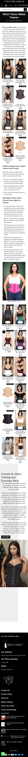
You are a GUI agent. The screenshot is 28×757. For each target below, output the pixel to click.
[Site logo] (8, 5)
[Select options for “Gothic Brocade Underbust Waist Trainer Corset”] (19, 101)
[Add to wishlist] (9, 76)
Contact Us (5, 690)
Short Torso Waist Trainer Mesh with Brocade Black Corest (20, 81)
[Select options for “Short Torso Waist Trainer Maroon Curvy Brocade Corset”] (6, 154)
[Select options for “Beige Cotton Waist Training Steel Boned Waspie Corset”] (19, 152)
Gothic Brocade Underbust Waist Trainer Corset (20, 106)
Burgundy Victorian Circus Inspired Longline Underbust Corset (8, 106)
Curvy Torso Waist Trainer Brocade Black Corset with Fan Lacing (20, 132)
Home (7, 20)
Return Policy (7, 702)
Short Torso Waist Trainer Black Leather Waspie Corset (20, 406)
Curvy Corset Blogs (8, 710)
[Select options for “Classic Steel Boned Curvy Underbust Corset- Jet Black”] (6, 425)
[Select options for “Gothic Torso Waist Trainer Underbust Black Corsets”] (6, 128)
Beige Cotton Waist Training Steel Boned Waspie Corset (20, 157)
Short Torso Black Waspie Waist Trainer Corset (20, 459)
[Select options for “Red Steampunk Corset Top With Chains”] (6, 345)
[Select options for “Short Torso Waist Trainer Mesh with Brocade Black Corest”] (19, 76)
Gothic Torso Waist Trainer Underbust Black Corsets (7, 132)
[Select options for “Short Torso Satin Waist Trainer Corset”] (19, 322)
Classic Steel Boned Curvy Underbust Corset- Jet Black (7, 430)
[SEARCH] (25, 9)
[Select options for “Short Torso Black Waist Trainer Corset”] (6, 322)
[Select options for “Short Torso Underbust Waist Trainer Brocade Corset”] (6, 374)
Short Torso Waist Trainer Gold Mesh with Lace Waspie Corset (20, 432)
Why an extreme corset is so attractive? (17, 729)
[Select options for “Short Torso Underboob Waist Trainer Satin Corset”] (19, 347)
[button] (2, 563)
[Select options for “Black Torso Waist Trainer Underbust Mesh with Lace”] (6, 76)
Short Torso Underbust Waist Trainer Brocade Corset (7, 379)
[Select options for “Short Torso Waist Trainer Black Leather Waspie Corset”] (19, 401)
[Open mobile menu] (1, 5)
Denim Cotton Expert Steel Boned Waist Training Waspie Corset (7, 457)
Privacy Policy (6, 694)
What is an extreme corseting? (14, 741)
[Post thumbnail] (3, 718)
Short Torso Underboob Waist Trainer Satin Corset (20, 352)
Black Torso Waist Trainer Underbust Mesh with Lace (7, 81)
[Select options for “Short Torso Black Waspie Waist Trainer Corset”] (19, 454)
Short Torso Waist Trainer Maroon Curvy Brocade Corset (8, 159)
